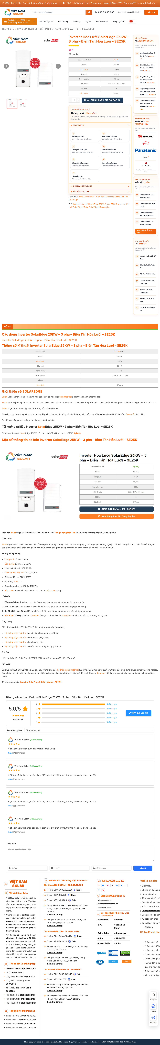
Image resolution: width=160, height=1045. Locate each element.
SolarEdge (88, 29)
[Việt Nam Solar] (14, 12)
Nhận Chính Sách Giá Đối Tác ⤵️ (102, 100)
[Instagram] (107, 885)
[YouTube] (98, 885)
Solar (35, 334)
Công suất (84, 69)
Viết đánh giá (139, 713)
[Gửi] (89, 12)
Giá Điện (148, 927)
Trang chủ (8, 29)
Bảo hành (9, 590)
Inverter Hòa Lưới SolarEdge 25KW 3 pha (91, 204)
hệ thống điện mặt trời (68, 670)
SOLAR (117, 352)
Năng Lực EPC (119, 21)
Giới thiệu (145, 885)
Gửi (144, 868)
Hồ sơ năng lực (148, 894)
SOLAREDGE (32, 391)
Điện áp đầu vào (12, 572)
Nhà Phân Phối (102, 21)
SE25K (114, 204)
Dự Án (88, 21)
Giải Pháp (77, 21)
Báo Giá (151, 12)
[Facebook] (103, 885)
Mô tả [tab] (7, 326)
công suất (129, 414)
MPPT (23, 572)
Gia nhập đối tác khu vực (144, 231)
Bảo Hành (84, 93)
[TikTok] (112, 885)
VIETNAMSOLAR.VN (110, 1042)
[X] (126, 885)
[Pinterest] (103, 890)
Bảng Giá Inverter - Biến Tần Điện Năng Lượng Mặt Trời (48, 29)
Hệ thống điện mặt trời (15, 633)
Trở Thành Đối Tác (149, 906)
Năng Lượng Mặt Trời (65, 532)
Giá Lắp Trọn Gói (46, 21)
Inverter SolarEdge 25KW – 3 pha (36, 682)
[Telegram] (98, 890)
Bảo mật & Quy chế (81, 191)
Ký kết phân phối (149, 919)
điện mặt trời (65, 396)
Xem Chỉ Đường (54, 914)
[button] (19, 21)
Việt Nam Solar (148, 880)
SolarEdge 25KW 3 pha (99, 207)
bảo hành (51, 590)
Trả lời (10, 753)
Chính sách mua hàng (82, 186)
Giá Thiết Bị (63, 21)
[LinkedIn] (121, 885)
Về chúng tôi (78, 125)
